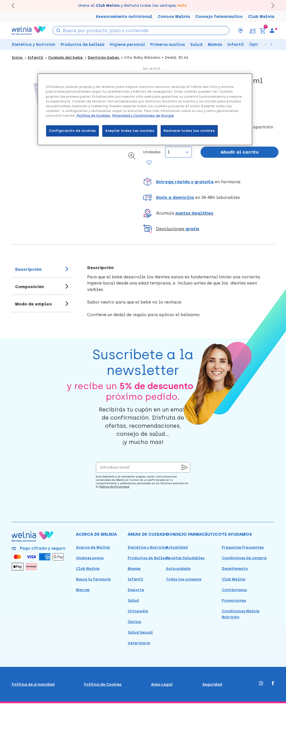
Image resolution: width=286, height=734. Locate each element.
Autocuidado (178, 568)
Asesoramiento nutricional (124, 16)
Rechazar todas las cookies (189, 131)
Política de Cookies (102, 684)
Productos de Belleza (148, 558)
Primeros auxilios (167, 44)
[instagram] (261, 684)
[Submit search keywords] (58, 30)
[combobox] (141, 30)
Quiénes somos (90, 558)
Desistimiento (235, 568)
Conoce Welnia (174, 16)
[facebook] (272, 684)
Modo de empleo (33, 304)
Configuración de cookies (72, 131)
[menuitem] (272, 30)
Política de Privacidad (114, 486)
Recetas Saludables (185, 558)
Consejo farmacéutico (219, 16)
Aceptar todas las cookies (129, 131)
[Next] (270, 5)
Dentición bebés (104, 57)
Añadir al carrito (240, 152)
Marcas (83, 590)
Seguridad (212, 684)
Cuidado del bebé (66, 57)
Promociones (234, 600)
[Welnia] (29, 30)
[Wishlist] (148, 163)
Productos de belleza (82, 44)
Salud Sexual (140, 632)
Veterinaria (139, 643)
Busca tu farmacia (93, 579)
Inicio (17, 57)
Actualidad (177, 547)
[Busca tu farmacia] (240, 30)
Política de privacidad (33, 684)
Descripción (28, 269)
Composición (29, 286)
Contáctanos (234, 590)
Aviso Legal (162, 684)
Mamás (215, 44)
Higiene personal (127, 44)
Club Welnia (261, 16)
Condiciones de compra (244, 558)
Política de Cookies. (93, 115)
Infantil (235, 44)
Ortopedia (138, 611)
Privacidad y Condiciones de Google (143, 115)
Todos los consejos (183, 579)
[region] (144, 109)
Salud (196, 44)
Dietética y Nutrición (33, 44)
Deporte (136, 590)
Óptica (256, 44)
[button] (211, 181)
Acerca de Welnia (93, 547)
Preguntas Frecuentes (243, 547)
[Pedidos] (252, 30)
